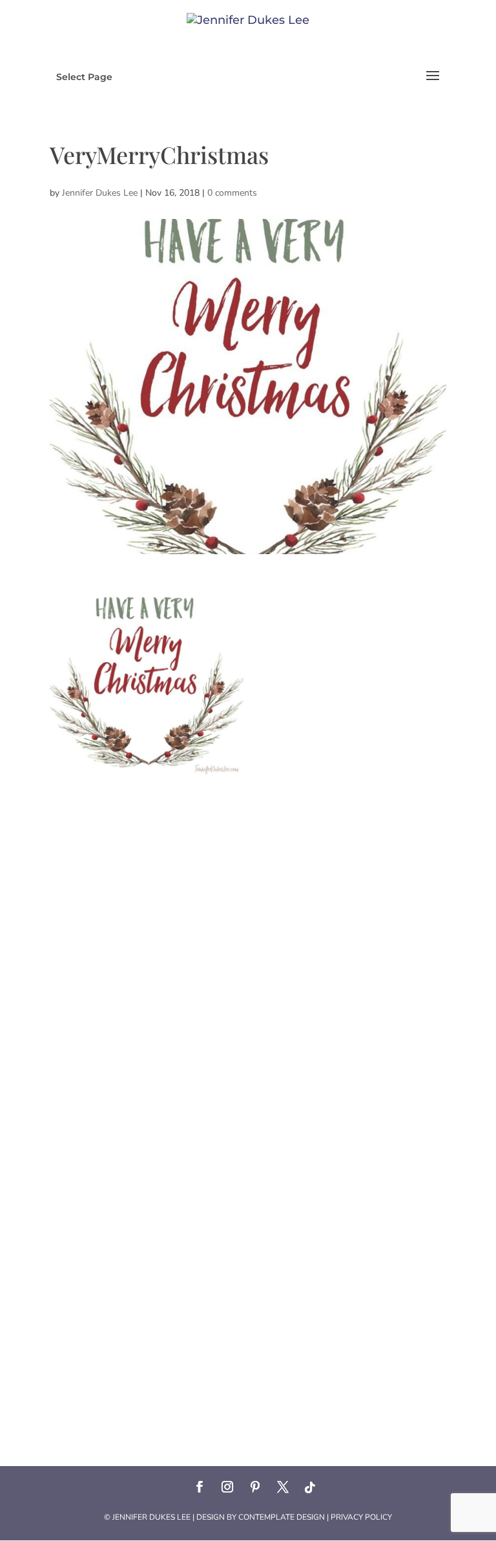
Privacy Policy (361, 1517)
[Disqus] (248, 937)
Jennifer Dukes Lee (100, 193)
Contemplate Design (281, 1517)
